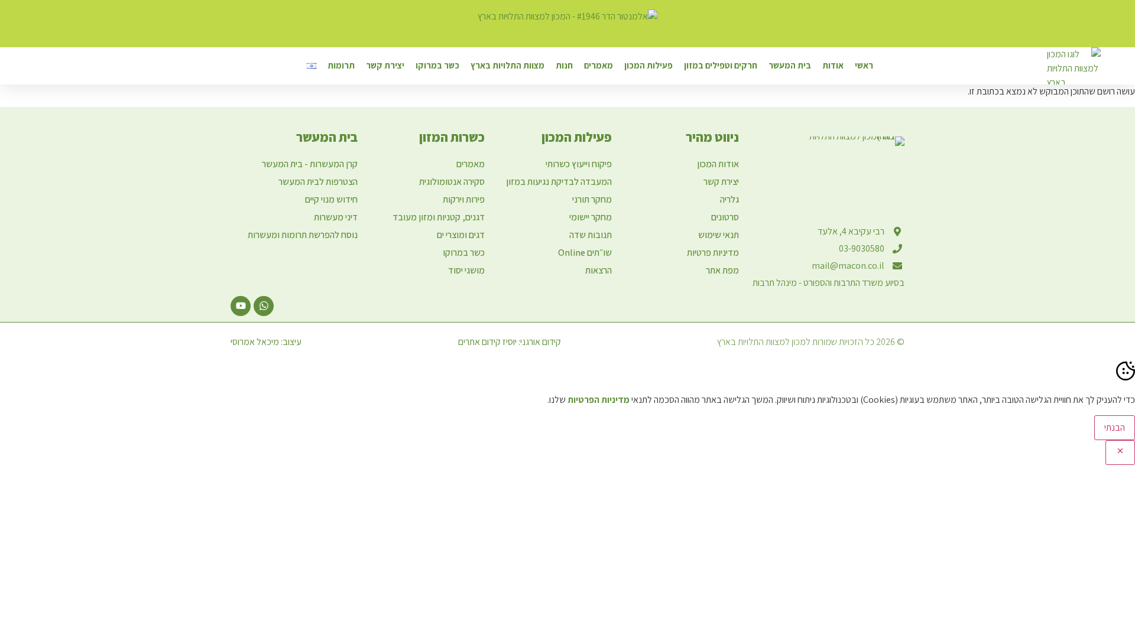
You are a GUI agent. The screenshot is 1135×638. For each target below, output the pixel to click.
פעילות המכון (648, 65)
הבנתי (1114, 427)
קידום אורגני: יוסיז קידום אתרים (509, 342)
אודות (833, 65)
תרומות (341, 65)
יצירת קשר (385, 65)
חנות (564, 65)
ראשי (864, 65)
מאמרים (598, 65)
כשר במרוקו (437, 65)
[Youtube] (241, 306)
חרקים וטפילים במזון (720, 65)
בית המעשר (789, 65)
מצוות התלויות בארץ (507, 65)
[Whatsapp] (264, 306)
